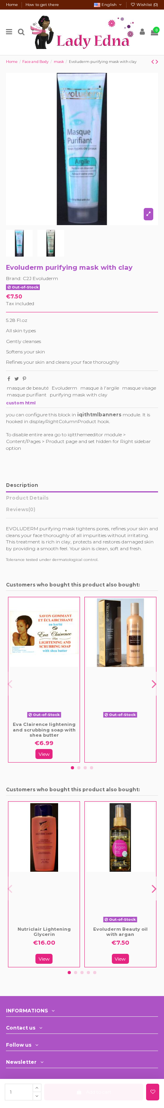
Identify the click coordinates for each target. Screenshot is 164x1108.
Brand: (13, 278)
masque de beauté (28, 388)
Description (22, 485)
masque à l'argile (99, 388)
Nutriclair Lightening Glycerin (44, 931)
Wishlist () (146, 4)
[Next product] (157, 61)
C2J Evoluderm (40, 278)
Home (12, 4)
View (44, 754)
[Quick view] (49, 718)
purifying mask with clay (78, 395)
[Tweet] (16, 379)
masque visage (139, 388)
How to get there (42, 4)
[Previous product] (153, 61)
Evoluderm (64, 388)
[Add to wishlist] (152, 1092)
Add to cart (98, 1092)
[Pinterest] (24, 379)
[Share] (9, 379)
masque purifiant (27, 395)
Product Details (27, 498)
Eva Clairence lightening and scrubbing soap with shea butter (44, 730)
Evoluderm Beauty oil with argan (120, 931)
